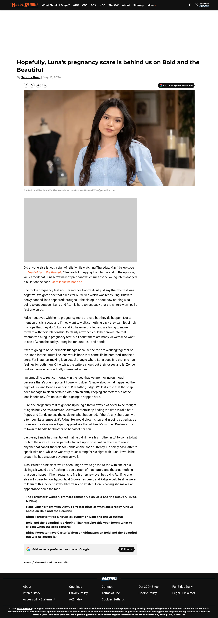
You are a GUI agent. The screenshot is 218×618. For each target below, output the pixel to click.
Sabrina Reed (30, 77)
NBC (102, 5)
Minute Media (24, 608)
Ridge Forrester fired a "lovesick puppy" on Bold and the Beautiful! (74, 516)
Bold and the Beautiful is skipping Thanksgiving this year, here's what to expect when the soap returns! (79, 524)
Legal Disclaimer (183, 593)
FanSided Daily (182, 586)
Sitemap (138, 5)
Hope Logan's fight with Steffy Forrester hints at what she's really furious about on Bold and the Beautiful (79, 509)
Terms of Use (111, 593)
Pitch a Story (31, 593)
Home (27, 562)
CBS (84, 5)
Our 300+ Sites (149, 586)
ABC (76, 5)
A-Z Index (75, 599)
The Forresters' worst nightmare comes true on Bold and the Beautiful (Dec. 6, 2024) (81, 499)
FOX (93, 5)
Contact (107, 586)
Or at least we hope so (67, 282)
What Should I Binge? (56, 5)
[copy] (44, 85)
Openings (75, 586)
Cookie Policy (148, 593)
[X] (196, 4)
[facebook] (189, 4)
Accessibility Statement (39, 599)
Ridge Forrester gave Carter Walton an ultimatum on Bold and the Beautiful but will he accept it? (81, 534)
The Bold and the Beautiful (52, 562)
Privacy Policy (78, 593)
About (126, 5)
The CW (114, 5)
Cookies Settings (113, 599)
